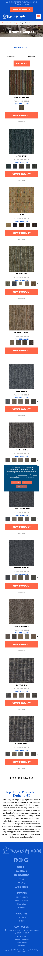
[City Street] (34, 166)
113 (20, 778)
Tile (21, 879)
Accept (16, 482)
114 (25, 778)
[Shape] (21, 376)
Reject (27, 482)
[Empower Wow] (27, 636)
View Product (21, 115)
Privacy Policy (21, 942)
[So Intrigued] (21, 611)
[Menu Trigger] (38, 16)
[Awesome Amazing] (27, 284)
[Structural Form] (31, 342)
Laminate (21, 871)
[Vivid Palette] (33, 284)
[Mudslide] (21, 82)
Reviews (21, 907)
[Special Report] (21, 519)
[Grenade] (14, 401)
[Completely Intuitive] (21, 636)
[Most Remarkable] (14, 284)
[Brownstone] (21, 166)
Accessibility (21, 936)
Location (21, 917)
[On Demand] (33, 519)
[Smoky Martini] (28, 225)
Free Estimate (21, 900)
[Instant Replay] (27, 519)
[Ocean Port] (15, 166)
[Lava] (21, 401)
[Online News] (21, 494)
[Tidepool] (21, 141)
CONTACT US (21, 927)
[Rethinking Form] (25, 342)
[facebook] (16, 860)
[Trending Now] (14, 519)
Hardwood (21, 875)
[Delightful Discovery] (21, 259)
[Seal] (33, 401)
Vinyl (21, 883)
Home (4, 23)
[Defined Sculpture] (21, 318)
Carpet (16, 23)
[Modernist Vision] (21, 284)
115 (31, 778)
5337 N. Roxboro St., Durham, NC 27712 (23, 2)
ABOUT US (21, 913)
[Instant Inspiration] (33, 636)
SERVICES (22, 893)
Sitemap (21, 945)
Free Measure (21, 897)
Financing (21, 904)
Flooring (9, 23)
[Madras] (21, 200)
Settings (21, 486)
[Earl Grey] (28, 166)
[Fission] (27, 401)
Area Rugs (21, 887)
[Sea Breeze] (15, 225)
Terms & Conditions (21, 939)
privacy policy (22, 475)
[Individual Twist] (18, 342)
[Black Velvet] (34, 225)
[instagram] (21, 860)
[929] (15, 695)
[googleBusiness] (26, 860)
